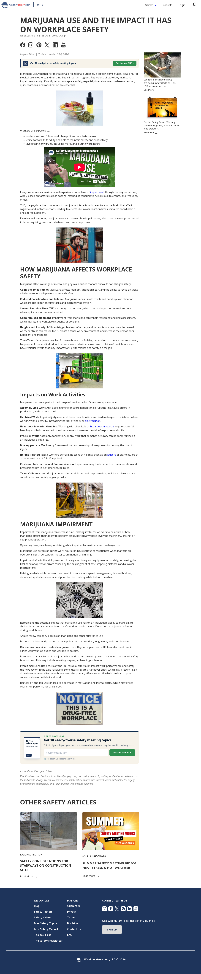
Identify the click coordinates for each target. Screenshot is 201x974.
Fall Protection (31, 854)
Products (167, 5)
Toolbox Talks (42, 935)
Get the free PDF (124, 63)
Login (182, 5)
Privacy (71, 911)
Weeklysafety (29, 36)
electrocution (92, 421)
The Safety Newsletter (48, 940)
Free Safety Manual (46, 929)
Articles (149, 5)
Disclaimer (73, 923)
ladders (111, 454)
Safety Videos (42, 917)
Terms (71, 917)
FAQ (69, 935)
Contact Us (74, 929)
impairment (97, 192)
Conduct (58, 36)
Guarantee (74, 906)
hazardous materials (102, 426)
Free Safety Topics (45, 923)
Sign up (112, 929)
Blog (45, 36)
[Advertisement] (162, 235)
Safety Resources (94, 855)
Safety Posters (43, 911)
